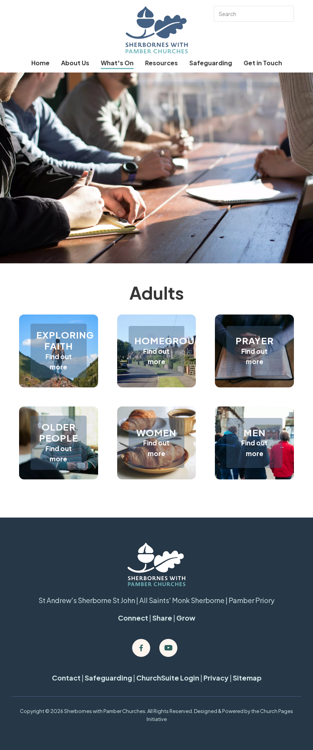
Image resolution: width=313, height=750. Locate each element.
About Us (75, 63)
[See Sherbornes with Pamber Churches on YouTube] (168, 648)
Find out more (58, 361)
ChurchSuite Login (167, 677)
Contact (66, 677)
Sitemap (247, 677)
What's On (117, 63)
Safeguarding (210, 63)
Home (40, 63)
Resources (161, 63)
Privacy (216, 677)
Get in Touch (263, 63)
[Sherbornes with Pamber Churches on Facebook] (141, 648)
